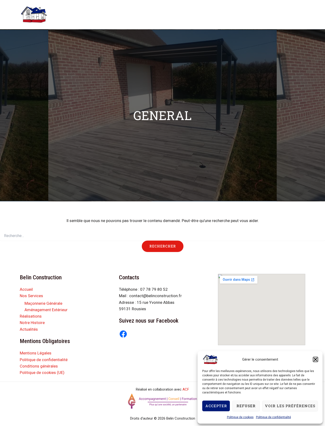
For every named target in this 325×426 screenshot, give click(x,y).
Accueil (101, 14)
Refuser (246, 405)
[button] (315, 359)
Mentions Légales (35, 353)
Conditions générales (39, 366)
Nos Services (126, 14)
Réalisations (159, 14)
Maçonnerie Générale (43, 303)
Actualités (220, 14)
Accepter (216, 405)
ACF (185, 389)
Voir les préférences (290, 405)
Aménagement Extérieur (46, 309)
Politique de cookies (240, 417)
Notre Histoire (190, 14)
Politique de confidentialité (273, 417)
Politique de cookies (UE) (42, 372)
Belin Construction (65, 10)
